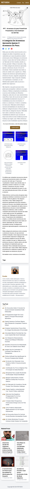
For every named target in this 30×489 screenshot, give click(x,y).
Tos (23, 2)
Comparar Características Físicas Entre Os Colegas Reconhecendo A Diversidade (16, 329)
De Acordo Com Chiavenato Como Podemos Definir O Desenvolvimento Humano (16, 363)
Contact (19, 2)
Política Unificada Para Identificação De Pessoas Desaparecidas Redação (15, 357)
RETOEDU (5, 2)
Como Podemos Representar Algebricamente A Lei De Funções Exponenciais (15, 409)
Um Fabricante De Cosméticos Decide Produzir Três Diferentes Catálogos (16, 385)
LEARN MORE (15, 127)
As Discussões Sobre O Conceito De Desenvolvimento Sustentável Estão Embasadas (15, 309)
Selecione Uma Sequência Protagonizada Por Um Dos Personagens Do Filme (13, 396)
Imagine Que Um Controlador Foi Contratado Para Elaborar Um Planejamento (13, 351)
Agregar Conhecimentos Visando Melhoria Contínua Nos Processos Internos (15, 379)
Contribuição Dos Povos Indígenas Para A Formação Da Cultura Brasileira (16, 368)
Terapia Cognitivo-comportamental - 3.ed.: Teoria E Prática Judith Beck (15, 390)
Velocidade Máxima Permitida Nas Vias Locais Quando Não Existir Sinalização (15, 334)
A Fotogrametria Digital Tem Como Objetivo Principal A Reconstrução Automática (14, 316)
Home (3, 37)
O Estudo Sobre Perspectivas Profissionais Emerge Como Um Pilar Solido (16, 402)
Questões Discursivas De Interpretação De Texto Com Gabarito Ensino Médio (15, 345)
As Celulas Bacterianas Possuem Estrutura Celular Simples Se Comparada (16, 420)
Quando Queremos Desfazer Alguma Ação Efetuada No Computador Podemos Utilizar (16, 323)
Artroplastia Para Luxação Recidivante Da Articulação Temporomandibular (16, 373)
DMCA (27, 2)
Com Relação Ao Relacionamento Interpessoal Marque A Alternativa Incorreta (14, 339)
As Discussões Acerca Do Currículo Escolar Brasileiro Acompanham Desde (16, 415)
